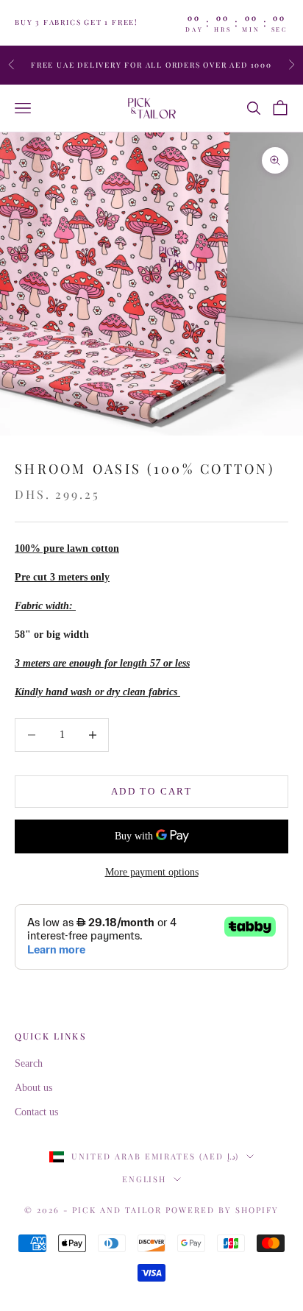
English (144, 1178)
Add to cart (151, 791)
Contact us (36, 1112)
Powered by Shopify (222, 1209)
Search (29, 1063)
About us (33, 1087)
